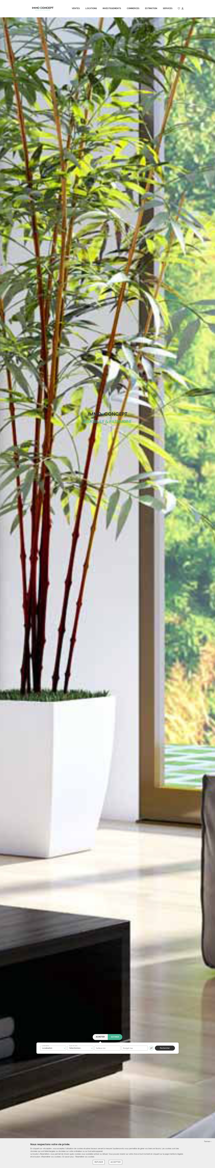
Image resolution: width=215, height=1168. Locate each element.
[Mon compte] (182, 8)
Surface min (101, 1048)
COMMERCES (133, 8)
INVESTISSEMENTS (112, 8)
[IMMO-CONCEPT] (42, 8)
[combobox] (53, 1048)
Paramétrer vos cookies (84, 1157)
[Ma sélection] (179, 8)
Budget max (128, 1048)
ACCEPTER (115, 1162)
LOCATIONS (91, 8)
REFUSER (98, 1162)
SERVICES (167, 8)
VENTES (76, 8)
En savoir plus (68, 1157)
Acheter (100, 1037)
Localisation (46, 1045)
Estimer (115, 1037)
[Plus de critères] (151, 1048)
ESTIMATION (151, 8)
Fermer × (207, 1141)
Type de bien (73, 1045)
